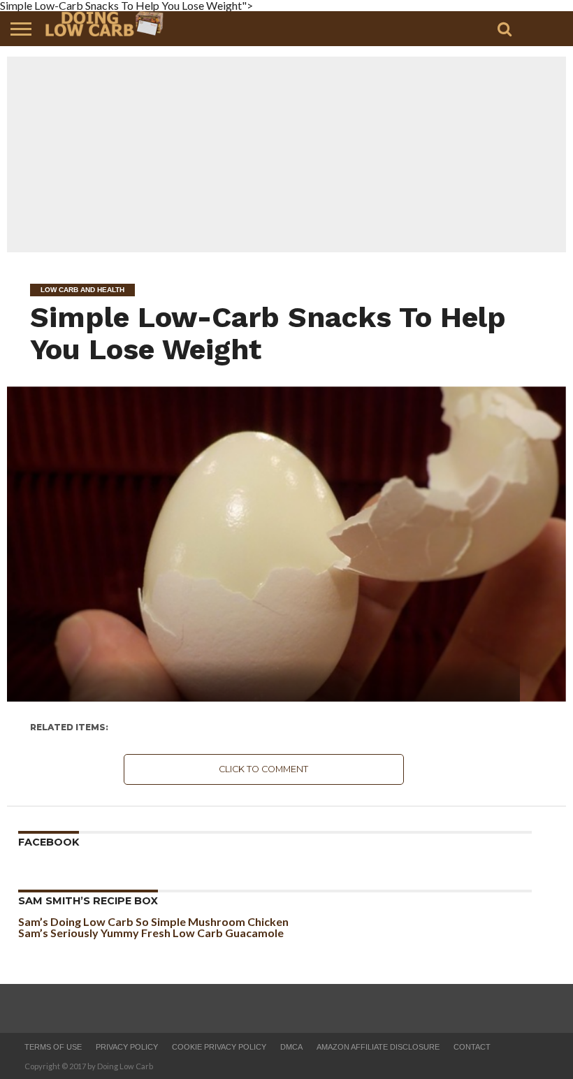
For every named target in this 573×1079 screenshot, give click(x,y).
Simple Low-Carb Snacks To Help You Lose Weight (268, 333)
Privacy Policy (127, 1047)
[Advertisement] (286, 154)
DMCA (291, 1047)
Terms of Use (53, 1047)
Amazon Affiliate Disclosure (378, 1047)
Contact (472, 1047)
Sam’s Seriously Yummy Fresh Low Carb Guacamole (151, 932)
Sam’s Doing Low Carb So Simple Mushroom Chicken (153, 921)
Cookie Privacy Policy (219, 1047)
